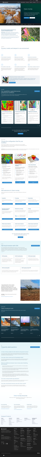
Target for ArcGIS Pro (3, 421)
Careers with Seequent (35, 434)
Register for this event (12, 82)
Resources (27, 2)
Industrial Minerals (16, 433)
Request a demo (37, 308)
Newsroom (34, 442)
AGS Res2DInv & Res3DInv (19, 421)
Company (34, 2)
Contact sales (20, 133)
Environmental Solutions (16, 446)
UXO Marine (18, 420)
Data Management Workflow (35, 423)
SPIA (17, 422)
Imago (1, 422)
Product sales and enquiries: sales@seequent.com (6, 437)
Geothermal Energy (16, 441)
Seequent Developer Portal (23, 446)
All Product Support (29, 434)
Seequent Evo (33, 419)
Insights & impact (29, 24)
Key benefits (8, 24)
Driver (1, 423)
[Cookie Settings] (3, 455)
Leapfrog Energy (3, 420)
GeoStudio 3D (10, 424)
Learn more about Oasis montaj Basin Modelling (20, 182)
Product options (17, 24)
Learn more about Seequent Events (18, 409)
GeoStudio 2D (10, 423)
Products (18, 2)
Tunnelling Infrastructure (16, 438)
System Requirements (29, 438)
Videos (21, 433)
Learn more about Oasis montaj (7, 182)
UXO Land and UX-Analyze (19, 419)
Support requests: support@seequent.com (5, 436)
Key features (12, 24)
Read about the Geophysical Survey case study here (7, 296)
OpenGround (33, 422)
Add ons (25, 24)
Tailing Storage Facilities (16, 434)
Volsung (2, 424)
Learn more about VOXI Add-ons (35, 245)
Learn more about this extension (7, 229)
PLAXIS (9, 420)
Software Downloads (29, 437)
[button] (39, 125)
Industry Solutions (23, 2)
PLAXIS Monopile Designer (11, 422)
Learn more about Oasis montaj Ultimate (33, 182)
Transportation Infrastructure (17, 437)
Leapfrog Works (3, 419)
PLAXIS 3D (10, 421)
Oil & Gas (15, 442)
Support (31, 2)
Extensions (22, 24)
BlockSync (33, 420)
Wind (14, 443)
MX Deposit (33, 421)
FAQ (33, 24)
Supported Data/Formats (29, 439)
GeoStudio (28, 433)
